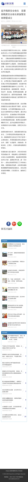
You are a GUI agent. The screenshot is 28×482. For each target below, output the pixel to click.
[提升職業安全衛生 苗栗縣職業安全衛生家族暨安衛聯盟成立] (8, 224)
